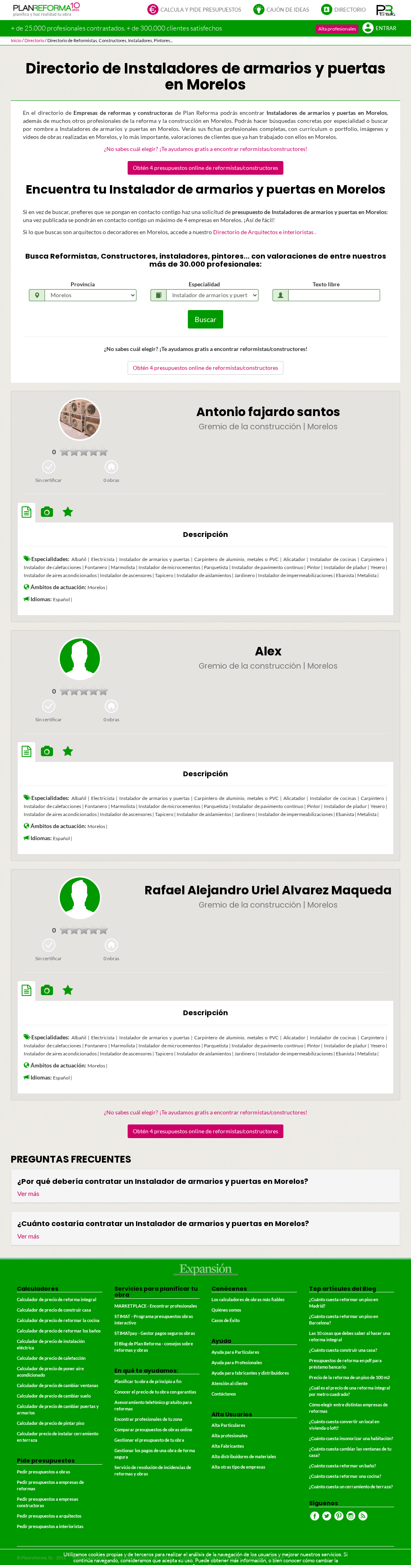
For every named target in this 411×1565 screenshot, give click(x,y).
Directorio (350, 10)
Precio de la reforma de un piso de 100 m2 (349, 1377)
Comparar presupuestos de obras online (153, 1429)
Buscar (205, 319)
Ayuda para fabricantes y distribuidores (250, 1372)
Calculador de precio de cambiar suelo (54, 1395)
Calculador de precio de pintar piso (50, 1423)
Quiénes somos (226, 1309)
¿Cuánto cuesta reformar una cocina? (345, 1476)
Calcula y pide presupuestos (201, 10)
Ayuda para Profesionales (237, 1362)
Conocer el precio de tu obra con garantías (155, 1391)
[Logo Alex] (80, 659)
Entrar (386, 28)
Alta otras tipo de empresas (238, 1466)
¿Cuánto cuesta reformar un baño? (342, 1465)
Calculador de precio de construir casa (54, 1309)
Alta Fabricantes (228, 1446)
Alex (268, 651)
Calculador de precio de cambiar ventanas (57, 1385)
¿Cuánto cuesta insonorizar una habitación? (351, 1438)
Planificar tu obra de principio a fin (147, 1381)
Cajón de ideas (288, 10)
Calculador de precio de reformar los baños (59, 1330)
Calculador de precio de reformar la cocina (58, 1320)
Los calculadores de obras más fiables (248, 1299)
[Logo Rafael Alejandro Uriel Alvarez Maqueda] (80, 897)
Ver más (28, 1193)
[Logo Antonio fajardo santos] (80, 419)
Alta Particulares (228, 1425)
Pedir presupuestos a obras (43, 1471)
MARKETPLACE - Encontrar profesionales (155, 1305)
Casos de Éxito (226, 1320)
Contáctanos (224, 1393)
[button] (386, 10)
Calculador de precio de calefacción (51, 1358)
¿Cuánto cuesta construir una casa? (343, 1350)
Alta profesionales (337, 29)
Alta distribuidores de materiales (244, 1456)
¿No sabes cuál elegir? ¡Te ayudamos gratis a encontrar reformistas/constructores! (205, 148)
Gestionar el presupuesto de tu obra (149, 1440)
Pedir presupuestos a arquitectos (49, 1515)
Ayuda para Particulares (235, 1352)
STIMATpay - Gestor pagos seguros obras (154, 1333)
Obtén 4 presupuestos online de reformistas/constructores (205, 167)
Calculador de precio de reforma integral (56, 1299)
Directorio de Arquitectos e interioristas (264, 232)
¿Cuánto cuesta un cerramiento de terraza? (351, 1486)
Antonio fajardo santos (268, 411)
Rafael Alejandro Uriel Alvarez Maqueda (268, 890)
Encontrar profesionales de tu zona (148, 1419)
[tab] (26, 512)
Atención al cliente (230, 1383)
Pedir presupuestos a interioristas (50, 1526)
